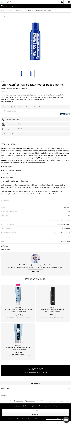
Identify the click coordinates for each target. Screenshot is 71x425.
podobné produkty (35, 106)
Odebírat (35, 414)
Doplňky (10, 10)
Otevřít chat (35, 271)
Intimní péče (19, 10)
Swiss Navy (4, 82)
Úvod (2, 10)
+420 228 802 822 (42, 267)
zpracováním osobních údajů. (54, 419)
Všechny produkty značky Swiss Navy (35, 372)
